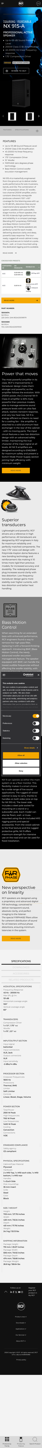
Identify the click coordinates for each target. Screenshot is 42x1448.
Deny (21, 771)
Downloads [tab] (21, 967)
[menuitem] (21, 1359)
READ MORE (16, 470)
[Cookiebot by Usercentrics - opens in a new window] (24, 675)
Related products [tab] (21, 979)
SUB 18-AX (17, 285)
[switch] (36, 723)
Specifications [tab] (21, 961)
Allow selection (21, 763)
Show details (29, 748)
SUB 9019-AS (18, 275)
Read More (8, 253)
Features (7, 130)
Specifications (22, 130)
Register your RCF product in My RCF (32, 1291)
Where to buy (18, 71)
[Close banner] (38, 675)
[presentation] (3, 116)
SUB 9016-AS (18, 272)
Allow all (21, 755)
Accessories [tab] (21, 973)
